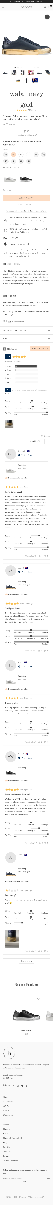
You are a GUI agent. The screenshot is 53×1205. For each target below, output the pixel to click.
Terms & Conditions (10, 1160)
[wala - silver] (10, 171)
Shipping (6, 1129)
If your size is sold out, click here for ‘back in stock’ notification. (26, 211)
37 (28, 154)
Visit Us (6, 1110)
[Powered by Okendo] (10, 349)
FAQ (5, 1142)
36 (21, 154)
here (9, 321)
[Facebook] (14, 1085)
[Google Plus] (26, 1085)
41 (13, 161)
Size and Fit (9, 296)
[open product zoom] (47, 17)
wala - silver (22, 468)
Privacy (6, 1156)
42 (21, 161)
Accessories (8, 1101)
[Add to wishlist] (38, 998)
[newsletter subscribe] (48, 1178)
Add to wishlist (27, 204)
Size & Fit (6, 1147)
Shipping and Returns (15, 330)
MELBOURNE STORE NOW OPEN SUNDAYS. (26, 2)
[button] (3, 7)
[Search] (45, 7)
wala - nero (22, 770)
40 (6, 161)
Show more (25, 961)
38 (36, 154)
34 (6, 154)
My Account (8, 1115)
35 (13, 154)
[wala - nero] (26, 171)
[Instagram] (18, 1085)
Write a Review (40, 348)
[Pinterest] (22, 1085)
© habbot (26, 1182)
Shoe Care (7, 1151)
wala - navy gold (24, 584)
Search (6, 1124)
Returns (6, 1133)
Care (6, 338)
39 (44, 154)
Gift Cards (7, 1106)
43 (29, 161)
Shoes (5, 1097)
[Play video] (22, 72)
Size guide (7, 190)
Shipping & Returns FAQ (12, 1138)
